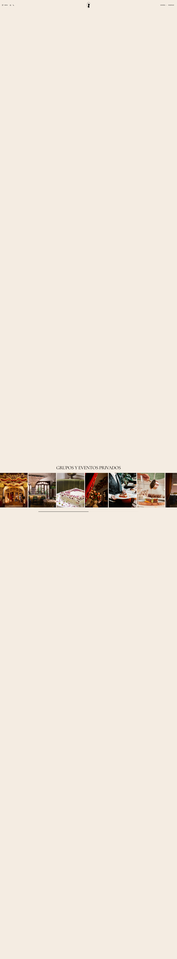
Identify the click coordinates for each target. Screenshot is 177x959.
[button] (5, 5)
